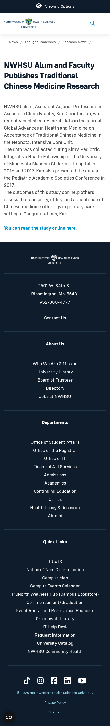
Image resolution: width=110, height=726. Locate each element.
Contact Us (55, 318)
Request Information (55, 635)
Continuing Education (55, 491)
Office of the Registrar (55, 450)
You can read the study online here (40, 228)
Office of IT (55, 458)
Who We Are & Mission (55, 364)
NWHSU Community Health (55, 651)
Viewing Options (58, 5)
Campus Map (55, 578)
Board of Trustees (55, 380)
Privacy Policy (55, 703)
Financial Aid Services (55, 467)
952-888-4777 (55, 302)
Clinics (55, 499)
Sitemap (55, 712)
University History (55, 372)
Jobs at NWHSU (55, 396)
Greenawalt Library (55, 619)
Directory (55, 388)
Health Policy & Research (55, 507)
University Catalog (55, 643)
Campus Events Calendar (55, 586)
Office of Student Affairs (55, 442)
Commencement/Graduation (55, 602)
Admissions (55, 475)
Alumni (55, 516)
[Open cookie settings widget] (9, 717)
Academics (55, 483)
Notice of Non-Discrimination (55, 570)
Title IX (55, 561)
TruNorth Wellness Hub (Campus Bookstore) (55, 594)
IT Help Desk (55, 627)
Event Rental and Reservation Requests (55, 610)
